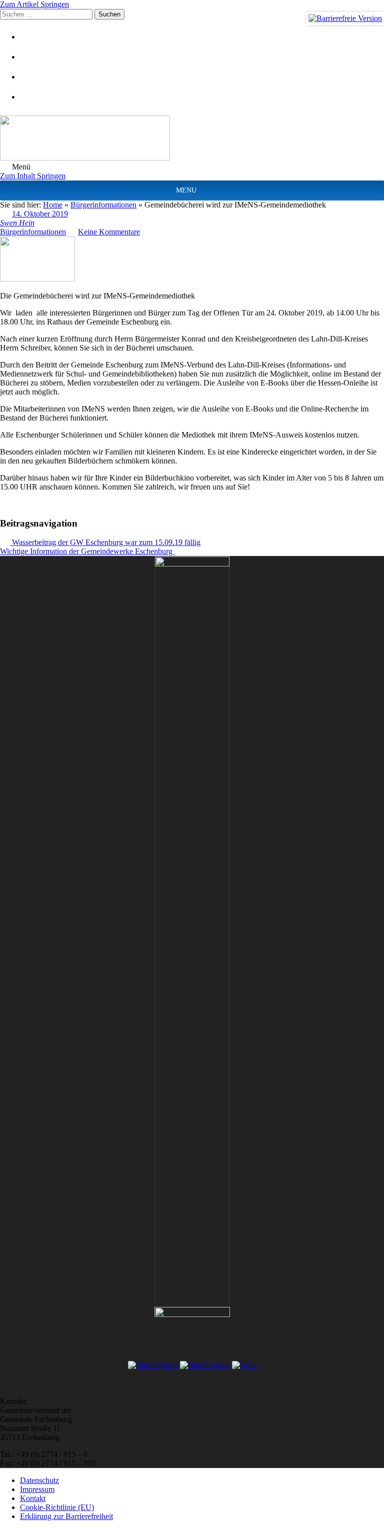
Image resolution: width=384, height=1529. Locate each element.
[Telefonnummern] (32, 76)
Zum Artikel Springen (34, 4)
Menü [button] (20, 166)
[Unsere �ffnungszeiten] (32, 96)
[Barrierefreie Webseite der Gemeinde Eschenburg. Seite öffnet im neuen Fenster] (345, 18)
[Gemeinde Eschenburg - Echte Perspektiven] (192, 139)
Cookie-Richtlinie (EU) (57, 1507)
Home (52, 204)
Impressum (37, 1489)
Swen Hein (17, 222)
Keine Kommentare (109, 232)
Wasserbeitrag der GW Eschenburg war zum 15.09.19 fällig (105, 542)
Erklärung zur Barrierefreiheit (66, 1516)
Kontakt (33, 1498)
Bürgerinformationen (103, 204)
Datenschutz (39, 1480)
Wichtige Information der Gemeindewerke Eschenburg (87, 551)
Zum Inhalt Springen (33, 176)
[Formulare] (32, 36)
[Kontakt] (32, 56)
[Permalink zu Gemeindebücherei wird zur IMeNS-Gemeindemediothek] (37, 278)
